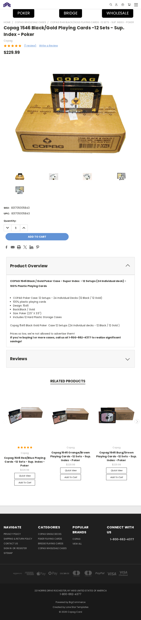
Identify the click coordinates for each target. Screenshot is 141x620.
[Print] (19, 247)
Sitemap (8, 553)
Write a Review (48, 45)
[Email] (13, 247)
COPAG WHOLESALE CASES (52, 548)
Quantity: (10, 221)
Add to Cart (24, 482)
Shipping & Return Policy (18, 538)
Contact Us (11, 543)
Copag (76, 538)
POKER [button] (23, 13)
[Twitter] (25, 247)
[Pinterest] (37, 247)
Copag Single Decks (50, 534)
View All (77, 543)
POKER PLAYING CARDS (50, 538)
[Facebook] (6, 247)
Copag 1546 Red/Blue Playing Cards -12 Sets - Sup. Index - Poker (24, 461)
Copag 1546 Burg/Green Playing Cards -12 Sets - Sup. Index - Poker (116, 456)
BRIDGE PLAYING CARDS (50, 543)
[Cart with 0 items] (129, 4)
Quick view (25, 475)
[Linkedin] (31, 247)
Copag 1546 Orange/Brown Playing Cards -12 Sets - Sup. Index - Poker (70, 456)
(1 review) (30, 45)
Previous (4, 421)
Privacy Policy (12, 534)
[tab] (70, 266)
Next (137, 421)
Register (22, 548)
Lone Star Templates (77, 607)
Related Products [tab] (67, 381)
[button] (70, 13)
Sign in (8, 548)
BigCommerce (77, 602)
